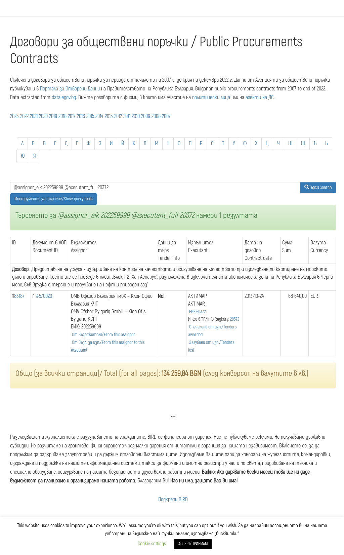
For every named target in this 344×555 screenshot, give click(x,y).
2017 (72, 116)
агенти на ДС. (260, 97)
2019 (53, 116)
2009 (145, 116)
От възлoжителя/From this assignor (103, 335)
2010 (136, 116)
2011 (126, 116)
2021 (34, 116)
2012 (118, 116)
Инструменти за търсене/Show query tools (53, 199)
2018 (62, 116)
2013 (109, 116)
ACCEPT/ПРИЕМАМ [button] (193, 544)
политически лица (211, 97)
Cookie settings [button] (152, 544)
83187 (19, 296)
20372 (234, 319)
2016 (81, 116)
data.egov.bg (64, 97)
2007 (166, 116)
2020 (43, 116)
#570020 (44, 296)
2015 (90, 116)
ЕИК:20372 (197, 312)
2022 (24, 116)
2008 (156, 116)
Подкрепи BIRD (173, 499)
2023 (14, 116)
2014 (99, 116)
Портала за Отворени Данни (70, 88)
